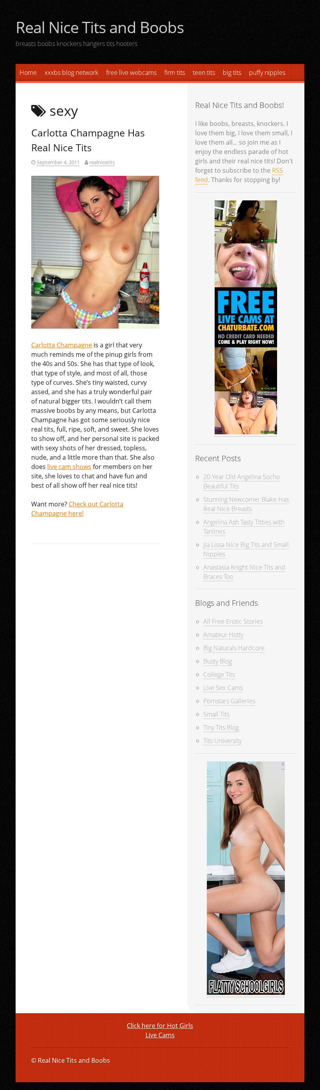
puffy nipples (267, 72)
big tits (232, 72)
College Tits (219, 674)
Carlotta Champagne (61, 345)
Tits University (222, 740)
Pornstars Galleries (229, 701)
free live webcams (131, 72)
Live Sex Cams (223, 687)
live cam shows (69, 466)
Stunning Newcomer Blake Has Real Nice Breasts (246, 504)
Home (28, 72)
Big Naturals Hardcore (234, 648)
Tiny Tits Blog (221, 727)
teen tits (204, 72)
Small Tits (216, 714)
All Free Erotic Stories (233, 621)
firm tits (174, 72)
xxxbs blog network (71, 72)
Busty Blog (217, 661)
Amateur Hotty (223, 634)
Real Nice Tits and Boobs (100, 27)
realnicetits (102, 162)
